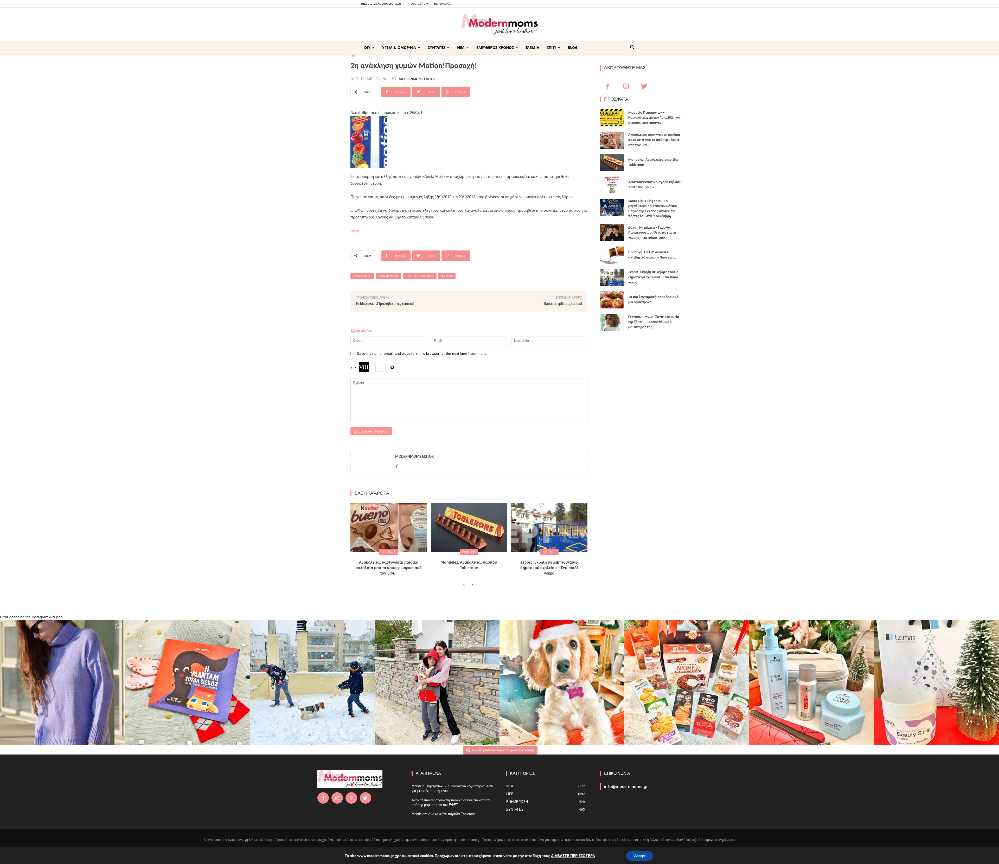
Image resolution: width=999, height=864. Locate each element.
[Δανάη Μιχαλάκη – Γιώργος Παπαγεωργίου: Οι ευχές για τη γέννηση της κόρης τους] (612, 232)
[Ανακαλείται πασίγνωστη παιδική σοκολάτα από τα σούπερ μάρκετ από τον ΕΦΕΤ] (388, 527)
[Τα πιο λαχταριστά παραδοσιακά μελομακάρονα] (612, 299)
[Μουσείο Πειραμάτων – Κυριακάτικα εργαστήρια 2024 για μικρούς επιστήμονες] (612, 117)
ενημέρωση (388, 276)
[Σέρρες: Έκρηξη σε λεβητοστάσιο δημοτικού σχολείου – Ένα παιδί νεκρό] (549, 527)
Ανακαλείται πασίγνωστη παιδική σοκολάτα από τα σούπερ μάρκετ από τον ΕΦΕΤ (389, 568)
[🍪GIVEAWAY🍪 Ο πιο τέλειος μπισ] (686, 682)
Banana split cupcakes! (562, 303)
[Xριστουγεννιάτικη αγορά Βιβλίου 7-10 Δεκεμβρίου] (612, 185)
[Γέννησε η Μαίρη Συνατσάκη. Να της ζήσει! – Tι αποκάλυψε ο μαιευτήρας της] (612, 322)
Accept (639, 855)
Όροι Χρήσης (419, 3)
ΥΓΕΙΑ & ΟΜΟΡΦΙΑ (399, 47)
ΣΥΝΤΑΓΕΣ (436, 47)
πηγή (354, 231)
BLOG (573, 47)
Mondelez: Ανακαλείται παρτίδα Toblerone (444, 814)
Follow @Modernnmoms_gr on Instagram (503, 750)
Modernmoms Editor (417, 79)
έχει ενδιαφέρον (420, 276)
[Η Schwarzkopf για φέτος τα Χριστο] (811, 682)
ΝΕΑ (461, 47)
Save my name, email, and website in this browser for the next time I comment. (422, 353)
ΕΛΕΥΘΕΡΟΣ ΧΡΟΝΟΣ (495, 47)
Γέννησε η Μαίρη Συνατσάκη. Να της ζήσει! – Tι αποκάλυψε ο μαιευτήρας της (653, 322)
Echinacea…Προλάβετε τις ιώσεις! (385, 303)
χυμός (447, 276)
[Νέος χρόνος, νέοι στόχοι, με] (437, 682)
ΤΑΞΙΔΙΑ (532, 47)
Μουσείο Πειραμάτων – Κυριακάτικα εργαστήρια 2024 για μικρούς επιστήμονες (654, 118)
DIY (367, 47)
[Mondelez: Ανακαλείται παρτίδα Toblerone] (469, 527)
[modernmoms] (499, 25)
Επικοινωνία (442, 3)
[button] (632, 48)
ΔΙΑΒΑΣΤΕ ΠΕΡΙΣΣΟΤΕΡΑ (573, 855)
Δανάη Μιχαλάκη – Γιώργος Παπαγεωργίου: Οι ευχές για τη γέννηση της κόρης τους (652, 233)
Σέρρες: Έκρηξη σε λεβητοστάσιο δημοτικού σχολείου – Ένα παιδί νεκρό (549, 568)
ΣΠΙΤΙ (551, 47)
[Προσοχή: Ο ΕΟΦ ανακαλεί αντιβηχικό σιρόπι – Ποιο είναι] (612, 255)
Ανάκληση (362, 276)
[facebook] (397, 465)
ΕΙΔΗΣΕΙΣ (388, 552)
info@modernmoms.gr (626, 786)
